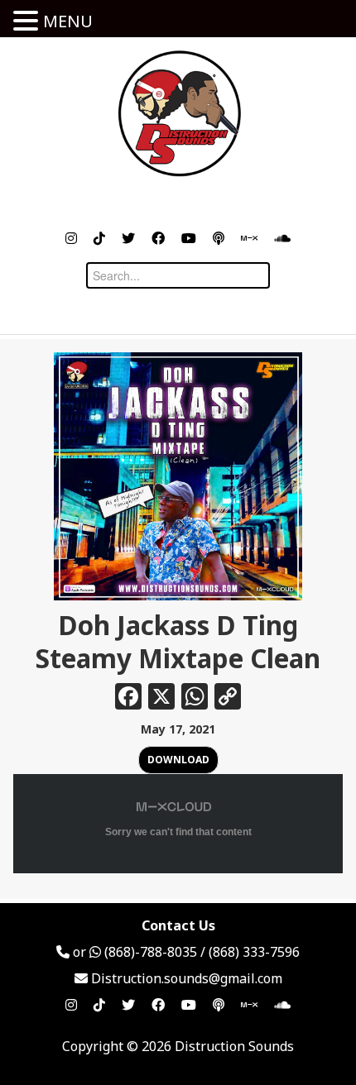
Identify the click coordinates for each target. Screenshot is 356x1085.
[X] (161, 698)
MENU (68, 21)
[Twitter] (128, 238)
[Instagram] (71, 238)
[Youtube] (188, 238)
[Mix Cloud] (249, 238)
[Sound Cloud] (282, 238)
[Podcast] (218, 238)
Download (178, 760)
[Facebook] (158, 238)
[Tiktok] (99, 238)
